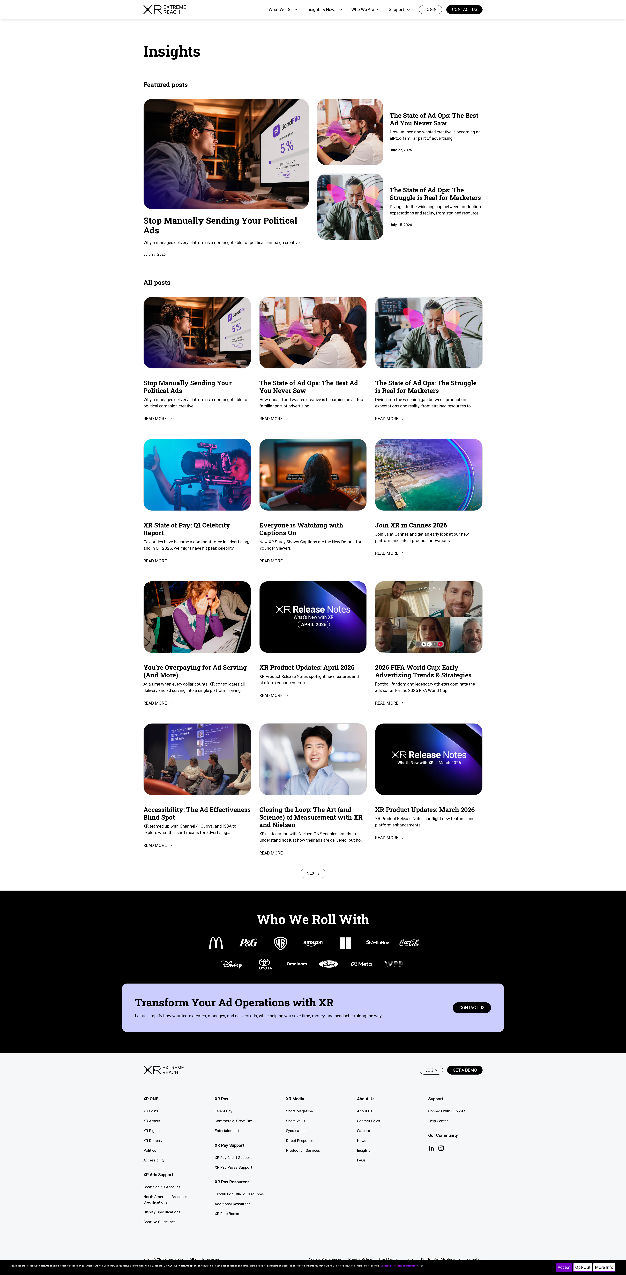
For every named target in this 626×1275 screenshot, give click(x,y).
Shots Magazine (299, 1111)
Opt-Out (582, 1267)
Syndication (296, 1131)
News (361, 1140)
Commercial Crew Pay (233, 1121)
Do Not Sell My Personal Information (452, 1259)
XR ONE (150, 1098)
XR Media (295, 1098)
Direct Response (299, 1140)
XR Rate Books (227, 1214)
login (431, 9)
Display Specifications (161, 1212)
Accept (564, 1267)
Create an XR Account (161, 1187)
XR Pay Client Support (233, 1157)
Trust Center (388, 1259)
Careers (363, 1131)
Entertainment (227, 1131)
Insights (363, 1150)
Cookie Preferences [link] (325, 1259)
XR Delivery (152, 1140)
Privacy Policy (360, 1259)
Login (431, 1070)
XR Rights (151, 1131)
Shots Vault (295, 1121)
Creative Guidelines (159, 1222)
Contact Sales (368, 1121)
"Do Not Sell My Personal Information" (399, 1265)
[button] (283, 9)
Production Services (303, 1150)
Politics (149, 1150)
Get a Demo (465, 1070)
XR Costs (150, 1111)
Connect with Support (446, 1111)
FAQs (361, 1160)
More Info (604, 1267)
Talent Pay (223, 1111)
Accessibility (153, 1160)
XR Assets (151, 1121)
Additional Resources (232, 1204)
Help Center (438, 1121)
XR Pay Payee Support (233, 1167)
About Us (364, 1111)
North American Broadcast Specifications (165, 1200)
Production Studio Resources (239, 1194)
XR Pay (221, 1098)
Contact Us (464, 9)
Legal (410, 1259)
